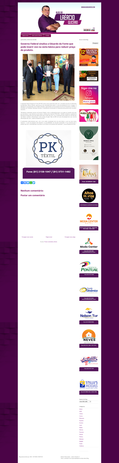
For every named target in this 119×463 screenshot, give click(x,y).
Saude (80, 443)
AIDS (80, 411)
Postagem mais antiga (70, 237)
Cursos (81, 416)
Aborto (80, 409)
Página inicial (25, 35)
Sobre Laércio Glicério (37, 35)
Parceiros (81, 432)
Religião (81, 441)
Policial (81, 434)
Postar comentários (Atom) (50, 241)
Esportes (81, 420)
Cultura (81, 413)
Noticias (81, 429)
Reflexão (81, 439)
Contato (47, 35)
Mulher (80, 427)
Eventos (81, 423)
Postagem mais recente (27, 237)
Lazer (80, 425)
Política (81, 436)
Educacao (81, 418)
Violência (81, 446)
